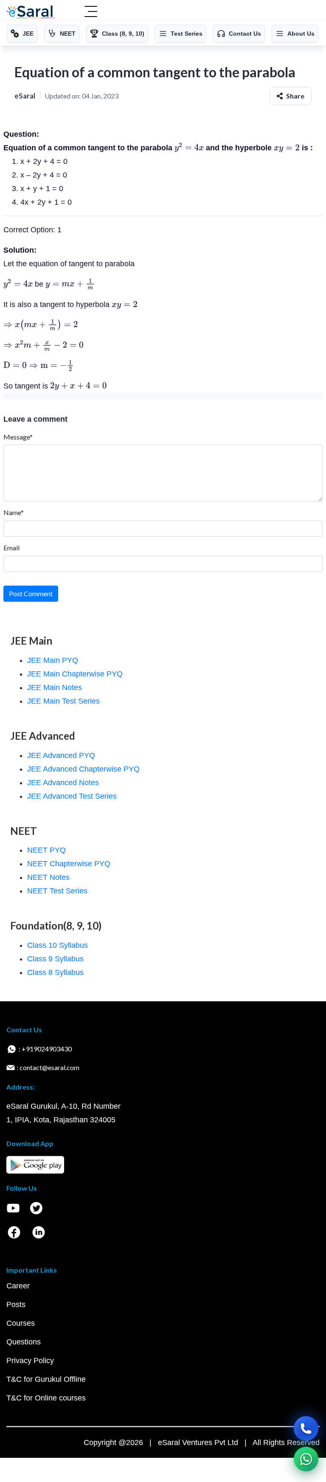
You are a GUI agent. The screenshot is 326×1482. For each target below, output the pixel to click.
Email (11, 548)
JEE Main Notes (54, 687)
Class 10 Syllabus (57, 945)
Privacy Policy (30, 1360)
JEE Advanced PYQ (61, 755)
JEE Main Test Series (63, 701)
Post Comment (31, 593)
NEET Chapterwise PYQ (68, 863)
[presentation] (189, 148)
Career (18, 1286)
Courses (20, 1323)
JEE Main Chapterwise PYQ (75, 674)
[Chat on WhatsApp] (306, 1459)
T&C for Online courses (46, 1398)
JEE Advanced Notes (63, 782)
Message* (18, 437)
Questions (23, 1342)
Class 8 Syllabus (55, 972)
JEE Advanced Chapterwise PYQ (83, 769)
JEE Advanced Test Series (72, 796)
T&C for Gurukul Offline (46, 1379)
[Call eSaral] (306, 1428)
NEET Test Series (57, 891)
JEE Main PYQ (52, 660)
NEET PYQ (46, 850)
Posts (15, 1304)
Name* (13, 512)
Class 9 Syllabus (55, 959)
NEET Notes (48, 877)
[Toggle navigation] (91, 12)
